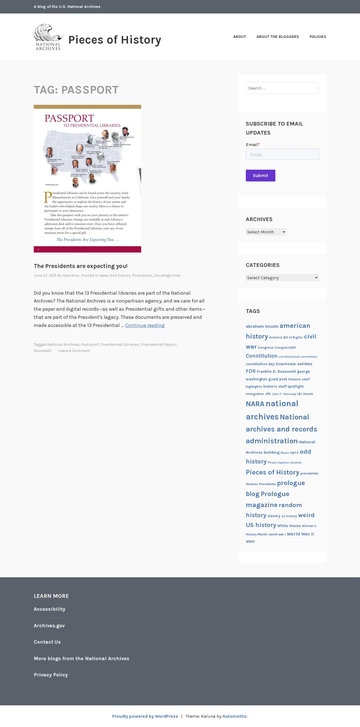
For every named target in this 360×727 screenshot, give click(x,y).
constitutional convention (298, 356)
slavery (273, 516)
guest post (277, 379)
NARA (255, 403)
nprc (294, 452)
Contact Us (47, 642)
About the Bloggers (277, 36)
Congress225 (285, 347)
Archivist (275, 337)
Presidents (142, 275)
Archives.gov (49, 626)
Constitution (262, 356)
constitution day (260, 364)
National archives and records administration (281, 429)
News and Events (114, 275)
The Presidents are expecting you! (80, 266)
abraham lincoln (262, 326)
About (239, 36)
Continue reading (145, 325)
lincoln (308, 394)
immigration (255, 394)
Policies (318, 36)
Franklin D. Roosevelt (276, 371)
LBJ (299, 394)
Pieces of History (114, 40)
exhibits (304, 364)
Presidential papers (159, 344)
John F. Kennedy (284, 394)
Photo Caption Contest (285, 462)
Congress (266, 347)
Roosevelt (43, 350)
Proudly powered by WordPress (145, 716)
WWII (250, 541)
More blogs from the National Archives (81, 658)
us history (289, 516)
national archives (63, 344)
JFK (268, 394)
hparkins (70, 275)
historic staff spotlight (283, 386)
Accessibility (49, 609)
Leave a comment (74, 350)
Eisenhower (286, 364)
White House (289, 525)
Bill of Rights (293, 337)
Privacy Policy (51, 675)
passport (90, 344)
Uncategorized (167, 275)
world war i (277, 534)
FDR (251, 371)
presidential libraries (119, 344)
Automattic (234, 716)
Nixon (285, 453)
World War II (300, 534)
